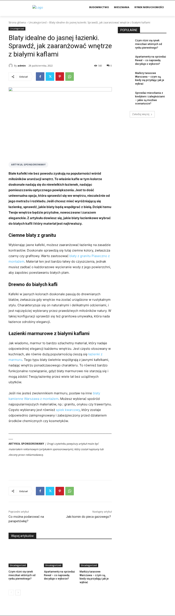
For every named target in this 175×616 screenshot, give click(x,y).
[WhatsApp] (69, 76)
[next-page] (18, 592)
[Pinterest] (59, 76)
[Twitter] (50, 76)
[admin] (11, 66)
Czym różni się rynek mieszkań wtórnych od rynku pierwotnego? (22, 575)
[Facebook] (40, 76)
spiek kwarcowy (68, 410)
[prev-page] (11, 592)
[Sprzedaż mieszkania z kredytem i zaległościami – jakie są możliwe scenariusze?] (125, 96)
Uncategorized (38, 22)
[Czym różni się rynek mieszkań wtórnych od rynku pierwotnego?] (25, 556)
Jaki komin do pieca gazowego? (89, 517)
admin (22, 65)
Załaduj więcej (140, 114)
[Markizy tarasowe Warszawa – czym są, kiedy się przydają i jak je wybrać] (96, 556)
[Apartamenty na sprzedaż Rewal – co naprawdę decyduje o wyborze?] (60, 556)
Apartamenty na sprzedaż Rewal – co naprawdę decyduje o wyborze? (59, 575)
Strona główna (17, 22)
